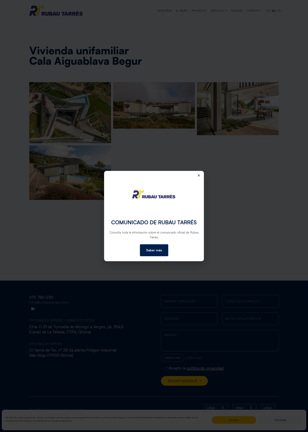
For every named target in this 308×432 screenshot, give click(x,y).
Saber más (154, 250)
